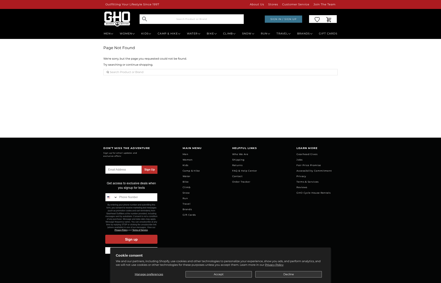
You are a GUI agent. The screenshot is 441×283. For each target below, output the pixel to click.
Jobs (299, 159)
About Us (257, 4)
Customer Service (295, 4)
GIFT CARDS (328, 33)
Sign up (131, 239)
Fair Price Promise (308, 165)
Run (185, 198)
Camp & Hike (191, 170)
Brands (187, 209)
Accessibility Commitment (314, 170)
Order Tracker (241, 181)
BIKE (210, 33)
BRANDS (303, 33)
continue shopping (139, 64)
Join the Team (325, 4)
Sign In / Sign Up (283, 19)
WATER (192, 33)
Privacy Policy (274, 264)
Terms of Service (140, 230)
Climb (187, 187)
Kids (185, 165)
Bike (186, 181)
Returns (237, 165)
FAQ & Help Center (244, 170)
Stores (273, 4)
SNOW (247, 33)
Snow (186, 192)
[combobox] (111, 197)
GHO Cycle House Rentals (313, 192)
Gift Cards (189, 214)
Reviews (301, 187)
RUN (264, 33)
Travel (187, 203)
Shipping (238, 159)
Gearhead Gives (306, 154)
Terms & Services (307, 181)
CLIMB (228, 33)
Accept (219, 274)
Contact (237, 176)
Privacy (301, 176)
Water (187, 176)
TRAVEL (282, 33)
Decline (288, 274)
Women (188, 159)
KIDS (144, 33)
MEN (107, 33)
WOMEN (126, 33)
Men (185, 154)
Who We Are (240, 154)
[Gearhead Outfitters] (117, 19)
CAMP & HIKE (168, 33)
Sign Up (149, 169)
